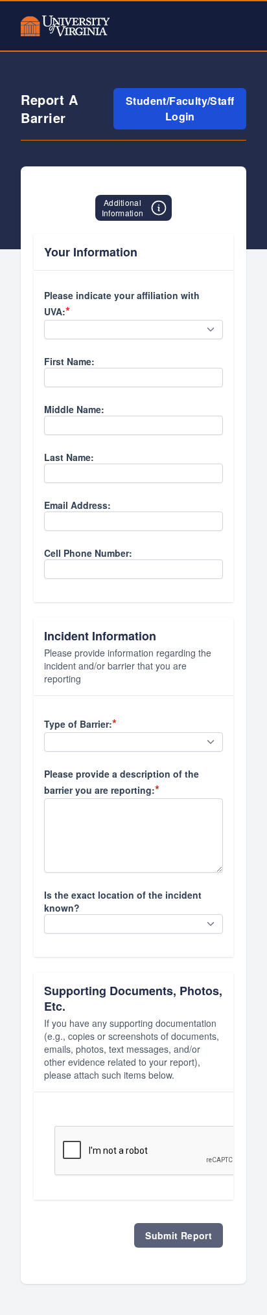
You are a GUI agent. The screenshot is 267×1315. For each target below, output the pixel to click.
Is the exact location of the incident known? (123, 901)
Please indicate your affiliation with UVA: (122, 304)
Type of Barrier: (80, 723)
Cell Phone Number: (88, 552)
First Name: (69, 361)
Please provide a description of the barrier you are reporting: (121, 782)
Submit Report (178, 1235)
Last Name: (69, 457)
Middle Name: (74, 409)
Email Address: (77, 505)
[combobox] (133, 329)
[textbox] (133, 377)
